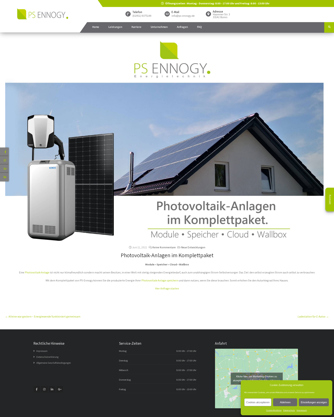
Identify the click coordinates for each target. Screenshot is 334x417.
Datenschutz (289, 410)
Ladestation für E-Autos (313, 316)
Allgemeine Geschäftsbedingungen (53, 362)
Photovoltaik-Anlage (37, 272)
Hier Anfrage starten (167, 288)
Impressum (302, 410)
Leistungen (115, 27)
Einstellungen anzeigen (314, 402)
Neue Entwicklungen (193, 247)
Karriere (136, 27)
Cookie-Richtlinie (273, 410)
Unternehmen (159, 27)
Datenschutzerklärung (47, 356)
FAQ (199, 27)
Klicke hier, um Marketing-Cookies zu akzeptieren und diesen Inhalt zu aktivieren (256, 378)
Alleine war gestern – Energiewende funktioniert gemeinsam (42, 316)
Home (95, 27)
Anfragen (182, 27)
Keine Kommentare (164, 247)
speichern (172, 280)
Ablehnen (285, 402)
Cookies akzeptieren (257, 402)
